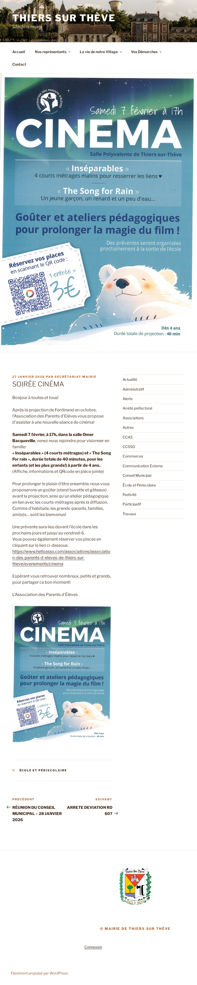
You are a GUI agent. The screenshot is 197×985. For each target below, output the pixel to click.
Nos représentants (50, 51)
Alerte (128, 398)
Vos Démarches (144, 51)
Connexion (93, 947)
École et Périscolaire (43, 770)
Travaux (129, 514)
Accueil (18, 51)
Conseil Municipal (137, 475)
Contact (19, 64)
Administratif (133, 389)
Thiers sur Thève (64, 18)
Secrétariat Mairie (75, 377)
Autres (128, 427)
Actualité (130, 379)
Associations (133, 418)
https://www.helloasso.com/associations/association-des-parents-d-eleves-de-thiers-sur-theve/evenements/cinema (61, 557)
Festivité (129, 494)
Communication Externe (143, 466)
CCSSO (129, 446)
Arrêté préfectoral (137, 408)
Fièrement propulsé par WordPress (39, 973)
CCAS (128, 437)
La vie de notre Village (99, 51)
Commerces (133, 456)
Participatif (132, 504)
